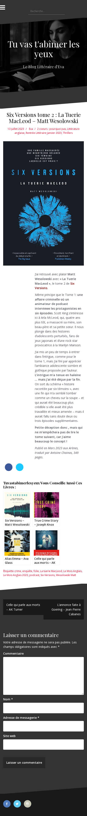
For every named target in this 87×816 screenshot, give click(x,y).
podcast (34, 575)
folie (36, 571)
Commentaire (13, 653)
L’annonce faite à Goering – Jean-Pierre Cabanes (66, 609)
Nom (8, 699)
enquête (27, 571)
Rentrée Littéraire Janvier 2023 (44, 133)
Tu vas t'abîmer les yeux (44, 49)
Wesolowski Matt (66, 575)
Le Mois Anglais (72, 571)
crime (17, 571)
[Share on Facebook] (8, 469)
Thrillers (68, 133)
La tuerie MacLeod (51, 571)
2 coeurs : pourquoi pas (51, 129)
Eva (31, 129)
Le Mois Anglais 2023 (15, 575)
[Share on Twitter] (19, 469)
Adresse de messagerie (21, 718)
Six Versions (48, 575)
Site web (9, 736)
